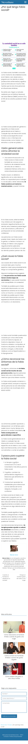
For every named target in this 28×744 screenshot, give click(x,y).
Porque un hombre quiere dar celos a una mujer (21, 577)
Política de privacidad (16, 736)
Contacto (6, 736)
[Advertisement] (14, 26)
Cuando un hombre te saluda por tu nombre (6, 577)
